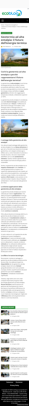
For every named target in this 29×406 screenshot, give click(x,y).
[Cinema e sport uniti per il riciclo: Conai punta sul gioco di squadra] (5, 359)
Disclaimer (19, 382)
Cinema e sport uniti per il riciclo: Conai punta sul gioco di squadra (18, 358)
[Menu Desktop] (2, 20)
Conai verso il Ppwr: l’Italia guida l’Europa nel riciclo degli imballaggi (18, 331)
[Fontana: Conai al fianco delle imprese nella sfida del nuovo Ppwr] (5, 322)
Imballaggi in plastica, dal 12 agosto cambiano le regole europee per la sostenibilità (17, 349)
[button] (27, 21)
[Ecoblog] (12, 13)
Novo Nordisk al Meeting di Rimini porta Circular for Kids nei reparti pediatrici (19, 312)
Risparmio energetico (6, 33)
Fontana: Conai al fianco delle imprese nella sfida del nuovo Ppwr (18, 322)
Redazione (9, 382)
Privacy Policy (14, 385)
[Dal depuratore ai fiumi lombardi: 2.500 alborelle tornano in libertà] (5, 366)
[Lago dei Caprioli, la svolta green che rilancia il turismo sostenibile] (5, 374)
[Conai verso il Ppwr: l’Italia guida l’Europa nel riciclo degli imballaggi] (5, 331)
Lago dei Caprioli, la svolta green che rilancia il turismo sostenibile (18, 373)
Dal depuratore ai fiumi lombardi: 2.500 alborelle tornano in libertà (19, 365)
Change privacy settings (22, 404)
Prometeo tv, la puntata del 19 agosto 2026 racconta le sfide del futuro (18, 340)
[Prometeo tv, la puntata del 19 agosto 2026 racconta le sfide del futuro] (5, 340)
